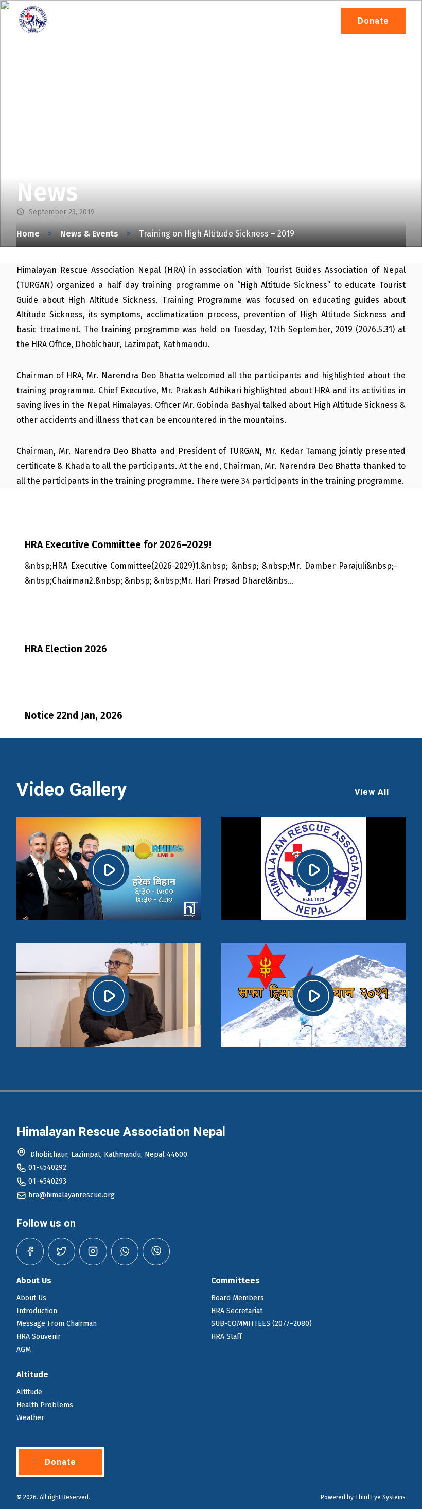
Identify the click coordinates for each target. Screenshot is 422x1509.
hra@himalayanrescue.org (71, 1195)
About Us (31, 1298)
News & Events (89, 234)
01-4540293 (47, 1181)
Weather (30, 1417)
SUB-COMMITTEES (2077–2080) (261, 1323)
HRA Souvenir (38, 1336)
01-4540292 (47, 1167)
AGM (23, 1349)
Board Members (237, 1298)
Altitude (29, 1392)
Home (28, 234)
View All (372, 792)
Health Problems (44, 1405)
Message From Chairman (56, 1323)
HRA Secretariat (236, 1310)
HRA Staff (226, 1336)
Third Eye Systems (380, 1497)
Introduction (36, 1310)
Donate (373, 21)
